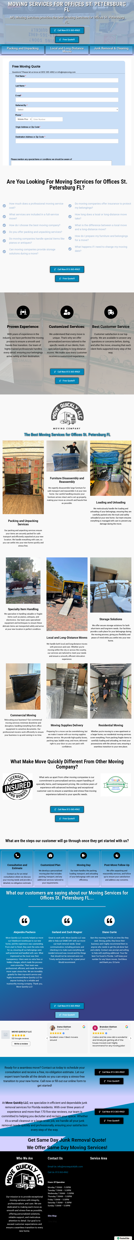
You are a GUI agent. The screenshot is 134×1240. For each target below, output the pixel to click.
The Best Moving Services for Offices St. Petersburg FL (67, 434)
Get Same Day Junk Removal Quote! (67, 1140)
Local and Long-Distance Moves (67, 50)
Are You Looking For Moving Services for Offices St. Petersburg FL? (67, 184)
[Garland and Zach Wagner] (67, 920)
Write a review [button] (21, 1043)
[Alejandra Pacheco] (24, 920)
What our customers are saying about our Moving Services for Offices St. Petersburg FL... (67, 895)
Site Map (52, 1221)
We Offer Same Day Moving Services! (67, 1147)
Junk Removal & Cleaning (111, 48)
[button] (131, 1038)
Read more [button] (97, 1049)
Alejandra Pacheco (24, 932)
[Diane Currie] (109, 920)
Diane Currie (109, 932)
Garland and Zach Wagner (67, 932)
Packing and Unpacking (23, 48)
